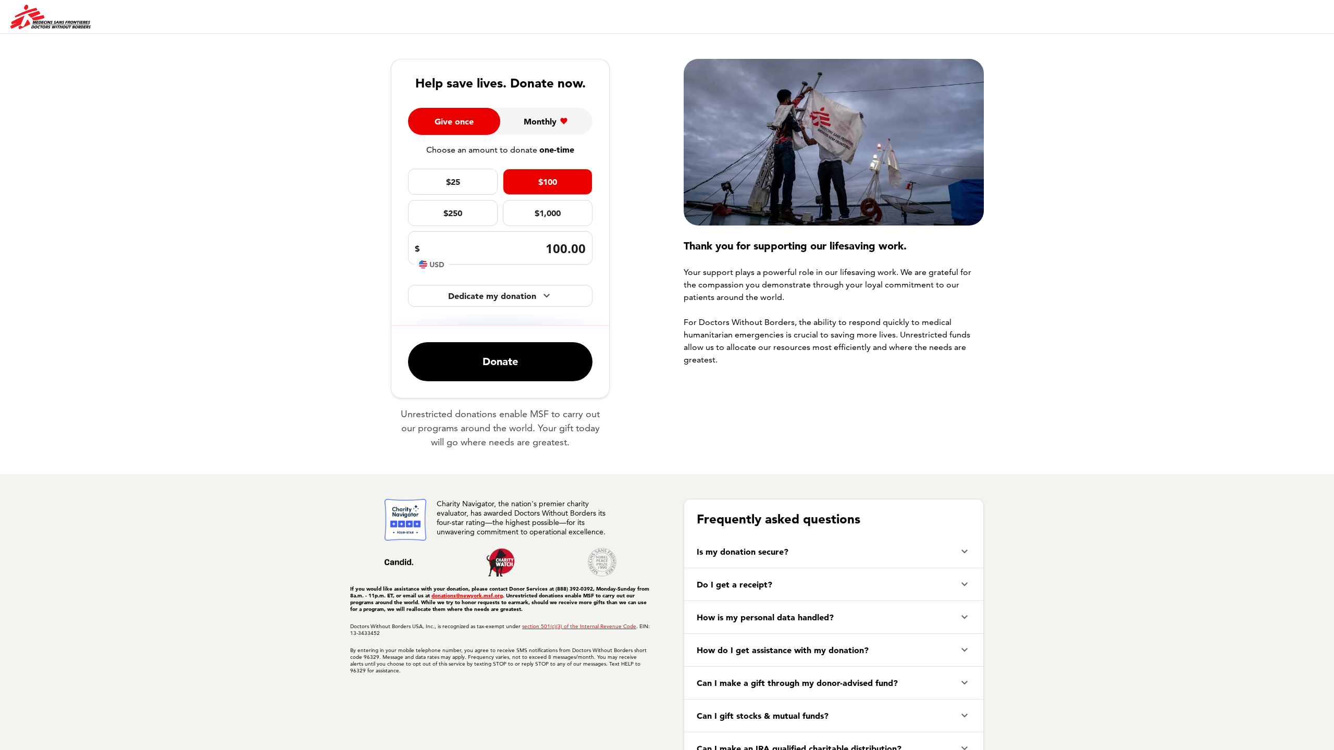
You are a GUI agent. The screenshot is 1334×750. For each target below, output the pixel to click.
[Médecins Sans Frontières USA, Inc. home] (50, 17)
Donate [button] (500, 361)
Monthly (540, 121)
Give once (454, 121)
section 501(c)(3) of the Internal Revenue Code (579, 626)
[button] (833, 551)
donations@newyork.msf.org (467, 595)
